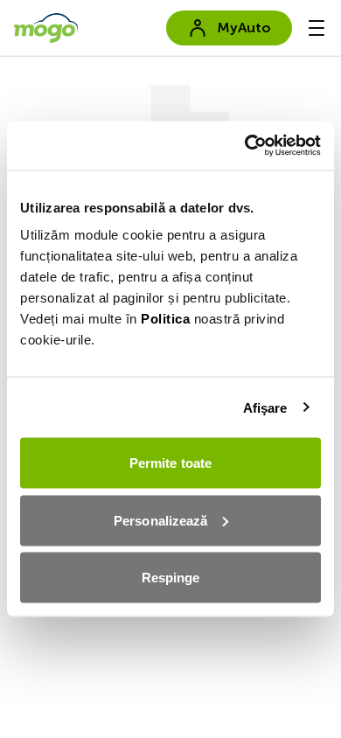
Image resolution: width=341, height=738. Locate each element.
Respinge (171, 577)
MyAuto (244, 27)
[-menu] (316, 27)
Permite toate (170, 463)
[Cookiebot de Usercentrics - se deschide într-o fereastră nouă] (245, 146)
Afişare (265, 407)
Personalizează (160, 519)
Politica (165, 318)
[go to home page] (46, 28)
